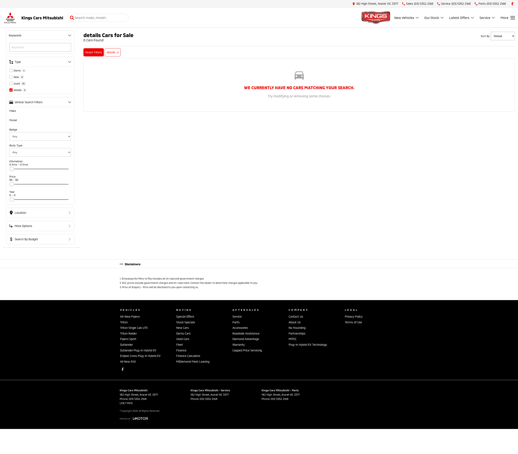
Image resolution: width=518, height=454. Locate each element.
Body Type (15, 145)
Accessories (240, 327)
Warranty (238, 344)
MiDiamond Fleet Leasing (192, 361)
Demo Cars (183, 333)
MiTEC (293, 339)
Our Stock (431, 18)
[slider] (11, 169)
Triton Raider (128, 333)
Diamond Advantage (245, 339)
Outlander (126, 344)
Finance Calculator (188, 355)
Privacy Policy (353, 316)
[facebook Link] (512, 3)
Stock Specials (185, 322)
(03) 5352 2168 (138, 398)
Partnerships (297, 333)
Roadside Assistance (246, 333)
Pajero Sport (128, 339)
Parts (236, 322)
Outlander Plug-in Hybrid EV (138, 350)
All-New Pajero (130, 316)
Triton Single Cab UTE (134, 327)
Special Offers (185, 316)
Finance (181, 350)
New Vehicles (404, 18)
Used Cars (182, 339)
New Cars (182, 327)
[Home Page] (10, 17)
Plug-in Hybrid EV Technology (308, 344)
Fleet (179, 344)
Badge (13, 129)
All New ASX (128, 361)
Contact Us (296, 316)
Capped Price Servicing (247, 350)
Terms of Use (353, 322)
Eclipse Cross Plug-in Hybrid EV (140, 355)
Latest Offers (459, 18)
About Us (295, 322)
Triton (124, 322)
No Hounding (297, 327)
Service (485, 18)
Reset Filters (93, 52)
